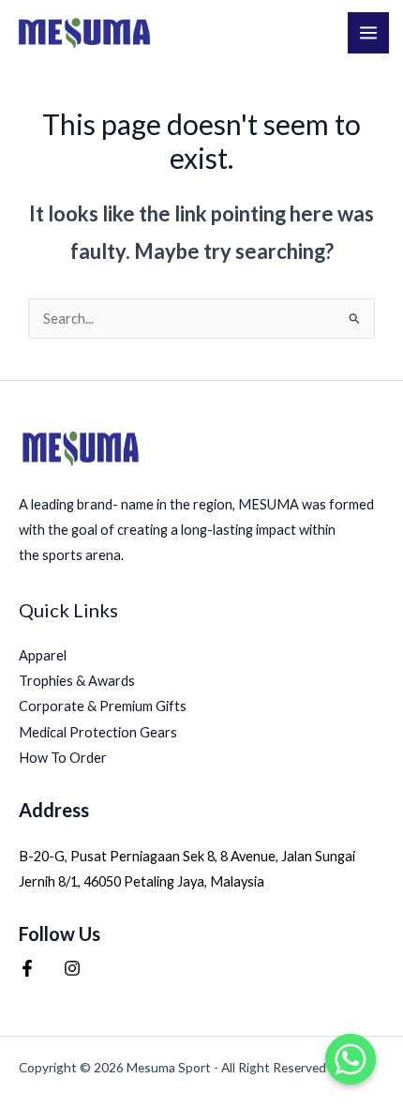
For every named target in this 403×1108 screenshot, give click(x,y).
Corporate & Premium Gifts (103, 706)
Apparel (43, 655)
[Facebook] (27, 968)
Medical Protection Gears (98, 732)
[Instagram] (72, 968)
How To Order (63, 758)
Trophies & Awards (77, 681)
